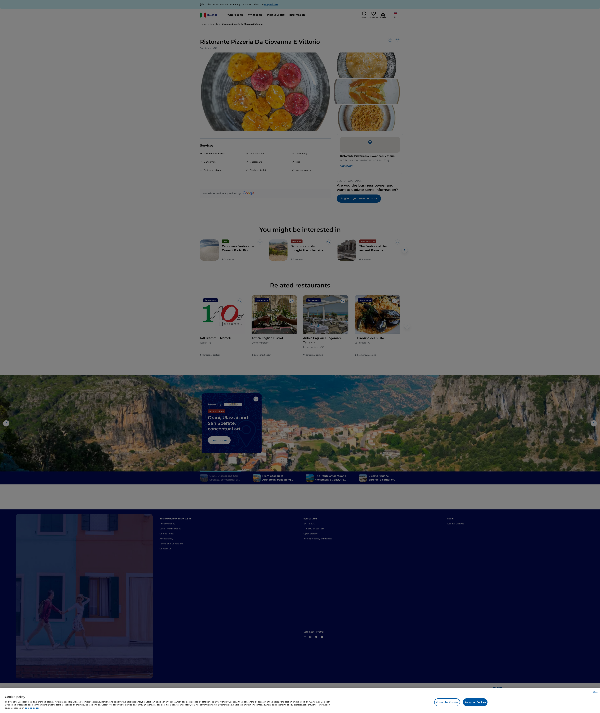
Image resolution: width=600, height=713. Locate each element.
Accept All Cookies (475, 702)
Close (595, 692)
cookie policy (32, 707)
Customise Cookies (447, 702)
